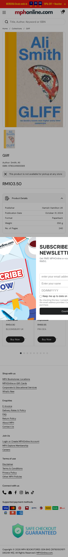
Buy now (15, 339)
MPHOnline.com (44, 552)
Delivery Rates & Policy (14, 410)
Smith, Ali (15, 162)
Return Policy (9, 418)
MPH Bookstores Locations (16, 379)
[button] (62, 12)
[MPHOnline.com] (33, 12)
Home (5, 28)
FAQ (4, 414)
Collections (17, 28)
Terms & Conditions (12, 468)
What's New (8, 391)
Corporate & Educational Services (19, 387)
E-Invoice (7, 406)
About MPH (8, 422)
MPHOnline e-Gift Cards (14, 383)
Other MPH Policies (12, 476)
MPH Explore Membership (15, 445)
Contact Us (8, 426)
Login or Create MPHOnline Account (20, 441)
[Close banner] (64, 4)
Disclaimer (7, 464)
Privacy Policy (9, 472)
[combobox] (34, 21)
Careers (6, 449)
